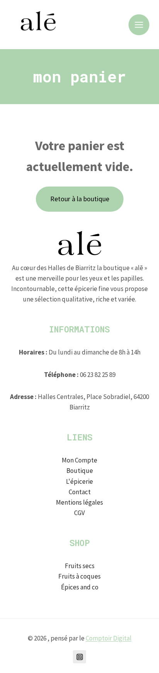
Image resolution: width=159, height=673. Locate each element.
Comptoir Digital (109, 638)
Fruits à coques (79, 576)
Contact (80, 492)
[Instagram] (79, 656)
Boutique (79, 470)
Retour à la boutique (79, 198)
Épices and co (79, 587)
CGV (79, 513)
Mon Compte (79, 460)
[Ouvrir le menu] (139, 25)
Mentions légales (79, 502)
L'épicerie (79, 481)
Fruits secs (80, 566)
